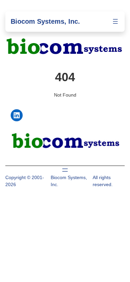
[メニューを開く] (115, 21)
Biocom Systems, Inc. (45, 21)
